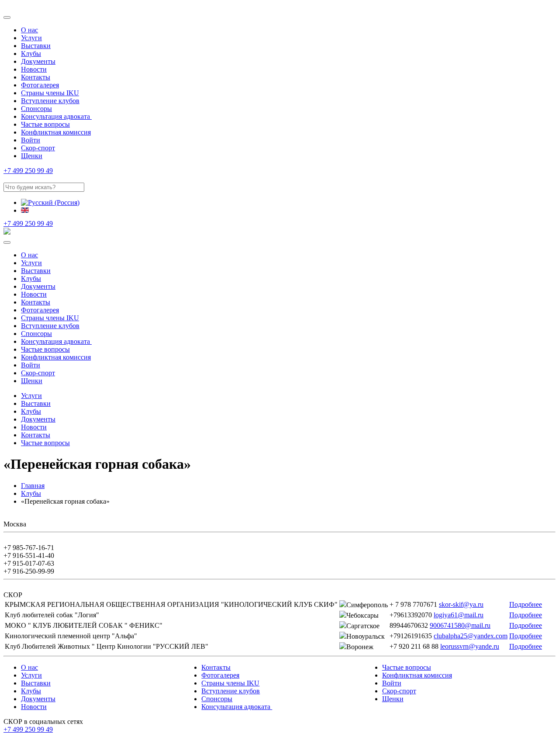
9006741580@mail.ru (460, 625)
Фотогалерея (40, 85)
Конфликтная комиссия (56, 132)
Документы (38, 61)
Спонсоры (36, 108)
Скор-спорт (38, 148)
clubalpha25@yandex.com (470, 636)
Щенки (31, 155)
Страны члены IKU (50, 93)
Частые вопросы (45, 124)
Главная (33, 485)
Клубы (31, 53)
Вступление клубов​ (50, 100)
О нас (29, 30)
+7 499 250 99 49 (28, 170)
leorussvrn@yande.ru (469, 646)
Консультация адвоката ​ (56, 116)
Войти (30, 140)
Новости (34, 69)
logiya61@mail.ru (458, 615)
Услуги (31, 38)
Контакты (35, 77)
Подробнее (525, 604)
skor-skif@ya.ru (461, 604)
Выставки (36, 45)
